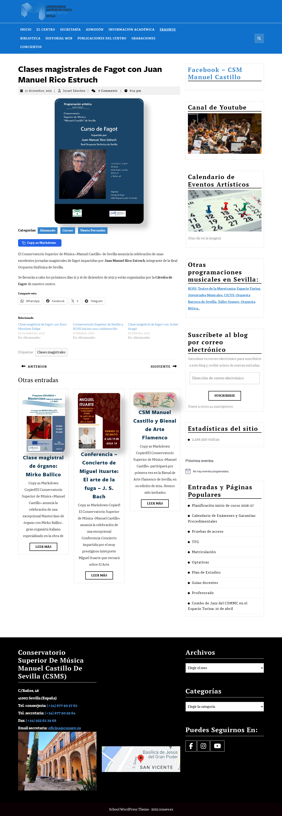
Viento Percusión (92, 230)
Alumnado (47, 230)
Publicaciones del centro (102, 38)
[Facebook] (191, 747)
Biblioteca (30, 38)
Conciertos (31, 47)
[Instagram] (203, 747)
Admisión (95, 29)
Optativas (200, 562)
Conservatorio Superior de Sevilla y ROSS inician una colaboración (98, 326)
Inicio (26, 29)
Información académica (132, 29)
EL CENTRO (46, 29)
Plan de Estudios (206, 572)
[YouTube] (217, 747)
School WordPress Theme (129, 809)
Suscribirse (224, 396)
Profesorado (203, 593)
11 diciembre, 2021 (38, 91)
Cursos (68, 230)
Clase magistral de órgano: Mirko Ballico (43, 466)
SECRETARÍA (70, 29)
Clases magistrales (51, 352)
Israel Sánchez (74, 91)
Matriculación (204, 552)
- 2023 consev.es (161, 809)
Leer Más (46, 548)
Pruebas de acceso (208, 531)
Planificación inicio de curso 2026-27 (223, 505)
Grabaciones (144, 38)
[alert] (225, 471)
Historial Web (59, 38)
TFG (195, 542)
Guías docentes (205, 583)
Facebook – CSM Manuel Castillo (215, 73)
